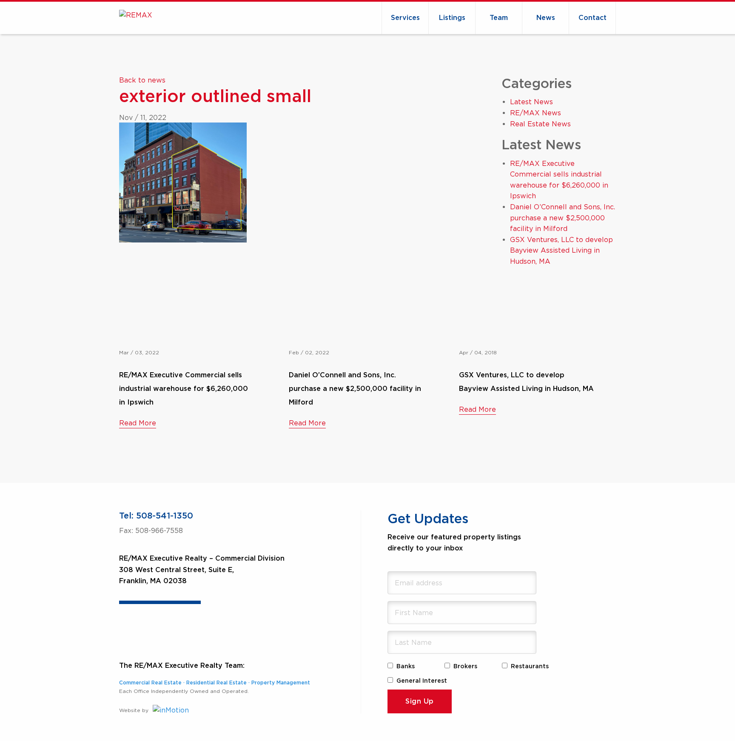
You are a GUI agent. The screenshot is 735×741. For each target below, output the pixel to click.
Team (499, 17)
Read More (137, 423)
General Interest (421, 681)
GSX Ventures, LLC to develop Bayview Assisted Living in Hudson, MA (561, 250)
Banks (405, 667)
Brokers (465, 667)
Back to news (142, 80)
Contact (592, 17)
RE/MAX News (535, 113)
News (545, 17)
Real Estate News (540, 124)
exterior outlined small (215, 96)
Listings (452, 17)
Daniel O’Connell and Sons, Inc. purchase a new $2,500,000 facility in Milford (562, 217)
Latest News (531, 101)
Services (405, 17)
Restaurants (530, 667)
